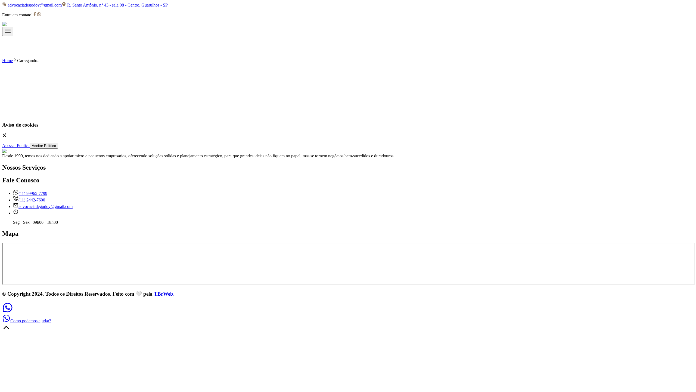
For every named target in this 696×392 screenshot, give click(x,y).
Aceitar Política (44, 146)
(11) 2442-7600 (31, 200)
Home (7, 60)
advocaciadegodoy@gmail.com (35, 5)
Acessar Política (16, 145)
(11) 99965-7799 (32, 193)
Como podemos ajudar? (30, 320)
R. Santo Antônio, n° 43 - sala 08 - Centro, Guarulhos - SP (117, 5)
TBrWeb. (164, 294)
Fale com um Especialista (139, 114)
